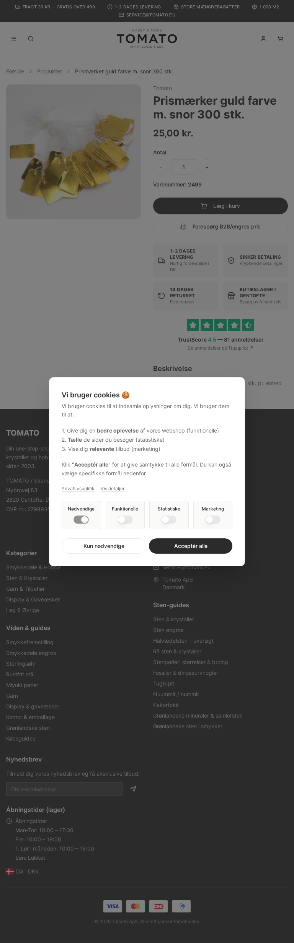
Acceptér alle (190, 546)
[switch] (81, 519)
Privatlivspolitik (78, 488)
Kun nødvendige (103, 546)
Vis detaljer (112, 488)
